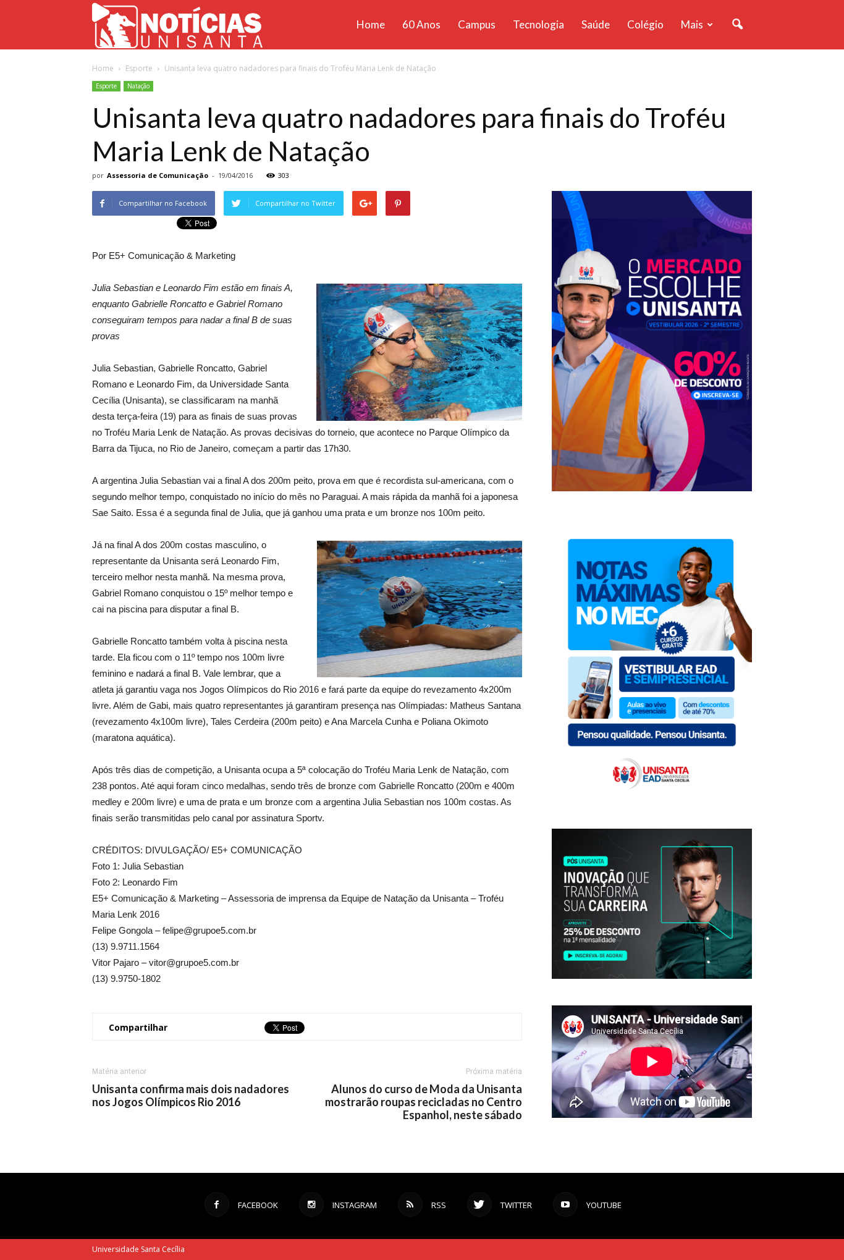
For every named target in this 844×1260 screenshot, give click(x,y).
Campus (477, 24)
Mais (692, 24)
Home (371, 24)
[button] (737, 25)
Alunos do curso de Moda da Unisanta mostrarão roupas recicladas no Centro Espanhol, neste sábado (423, 1102)
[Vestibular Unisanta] (652, 488)
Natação (138, 86)
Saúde (595, 24)
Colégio (645, 24)
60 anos (421, 24)
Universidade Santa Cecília (138, 1249)
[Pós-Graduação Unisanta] (652, 975)
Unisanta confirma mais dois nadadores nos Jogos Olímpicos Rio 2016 (190, 1096)
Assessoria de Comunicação (157, 175)
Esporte (106, 86)
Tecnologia (538, 24)
